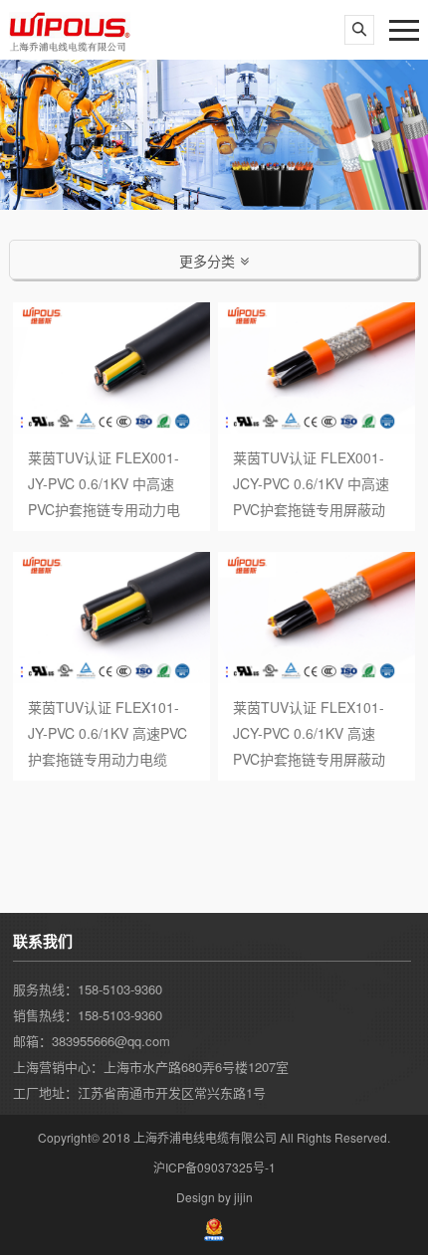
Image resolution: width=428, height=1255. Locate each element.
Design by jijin (214, 1196)
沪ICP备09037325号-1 (214, 1167)
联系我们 (43, 941)
